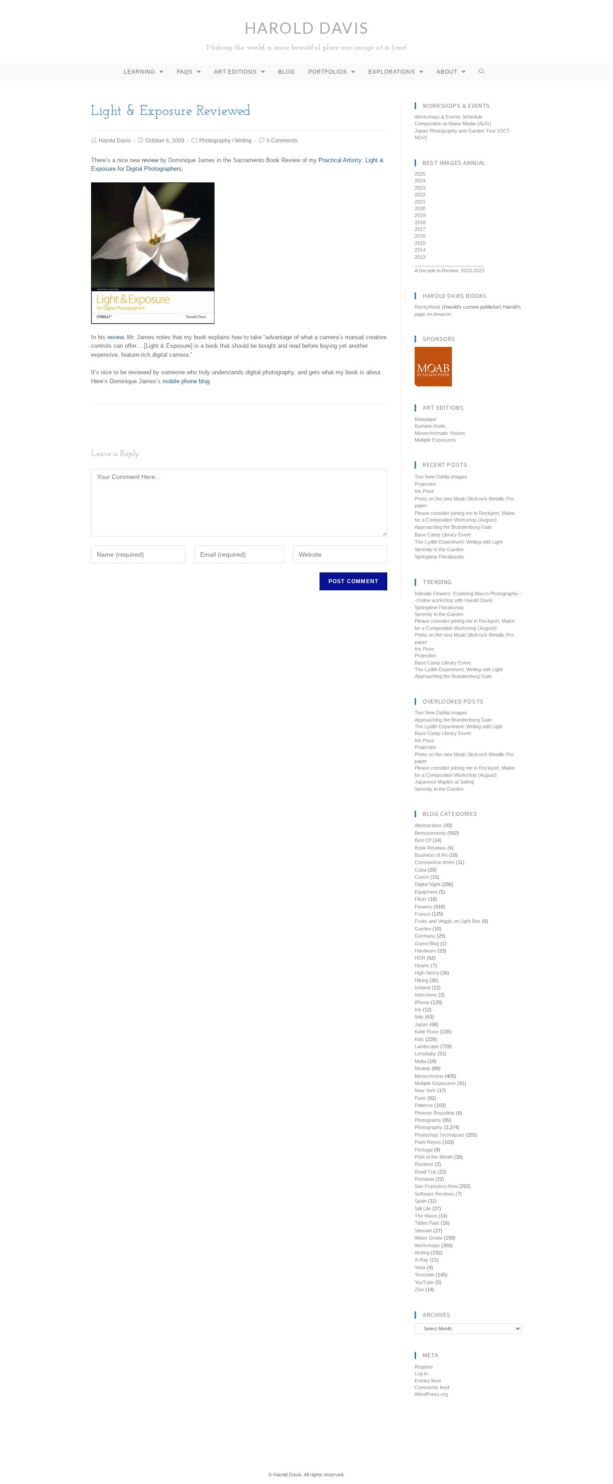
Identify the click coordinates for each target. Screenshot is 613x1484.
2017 (420, 229)
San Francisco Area (436, 1186)
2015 (420, 243)
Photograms (428, 1120)
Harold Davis (306, 34)
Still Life (423, 1208)
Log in (421, 1373)
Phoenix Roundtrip (435, 1113)
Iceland (422, 987)
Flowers (423, 906)
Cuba (420, 870)
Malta (420, 1061)
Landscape (427, 1046)
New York (425, 1090)
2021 (420, 201)
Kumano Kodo (430, 426)
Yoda (420, 1267)
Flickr (421, 899)
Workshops (427, 1245)
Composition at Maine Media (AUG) (453, 123)
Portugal (424, 1149)
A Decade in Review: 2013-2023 (449, 270)
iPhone (422, 1002)
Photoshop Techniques (439, 1135)
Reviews (424, 1164)
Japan (421, 1024)
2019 (420, 215)
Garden (423, 928)
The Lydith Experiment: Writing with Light (459, 542)
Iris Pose (424, 491)
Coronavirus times (435, 862)
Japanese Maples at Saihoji (444, 781)
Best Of (423, 840)
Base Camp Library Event (443, 534)
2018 (420, 222)
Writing (243, 140)
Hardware (425, 950)
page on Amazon (433, 314)
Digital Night (427, 884)
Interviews (426, 994)
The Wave (426, 1215)
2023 (420, 187)
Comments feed (432, 1387)
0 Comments (282, 140)
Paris (420, 1098)
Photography (215, 140)
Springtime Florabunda (439, 556)
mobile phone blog (186, 381)
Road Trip (425, 1171)
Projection (425, 484)
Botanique (425, 419)
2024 (420, 180)
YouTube (424, 1282)
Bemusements (430, 833)
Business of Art (431, 855)
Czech (422, 877)
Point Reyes (428, 1142)
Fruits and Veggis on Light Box (448, 921)
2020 (420, 208)
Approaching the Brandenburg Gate (453, 527)
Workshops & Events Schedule (448, 117)
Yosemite (424, 1274)
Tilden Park (427, 1223)
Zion (419, 1289)
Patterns (424, 1105)
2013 (420, 257)
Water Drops (428, 1237)
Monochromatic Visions (440, 433)
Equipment (426, 892)
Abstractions (428, 825)
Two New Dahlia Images (441, 476)
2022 (420, 194)
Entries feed (428, 1380)
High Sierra (427, 972)
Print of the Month (434, 1157)
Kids (419, 1039)
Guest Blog (427, 943)
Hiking (421, 980)
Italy (419, 1016)
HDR (420, 958)
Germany (425, 936)
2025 (420, 174)
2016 (420, 236)
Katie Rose (426, 1031)
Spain (421, 1201)
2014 (420, 250)
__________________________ (450, 263)
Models (422, 1068)
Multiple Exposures (435, 440)
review (150, 160)
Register (424, 1366)
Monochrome (429, 1076)
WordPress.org (431, 1394)
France (422, 914)
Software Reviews (434, 1193)
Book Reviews (430, 848)
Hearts (422, 965)
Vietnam (423, 1230)
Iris (418, 1009)
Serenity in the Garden (439, 549)
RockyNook (428, 307)
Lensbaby (425, 1053)
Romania (424, 1179)
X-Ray (422, 1260)
